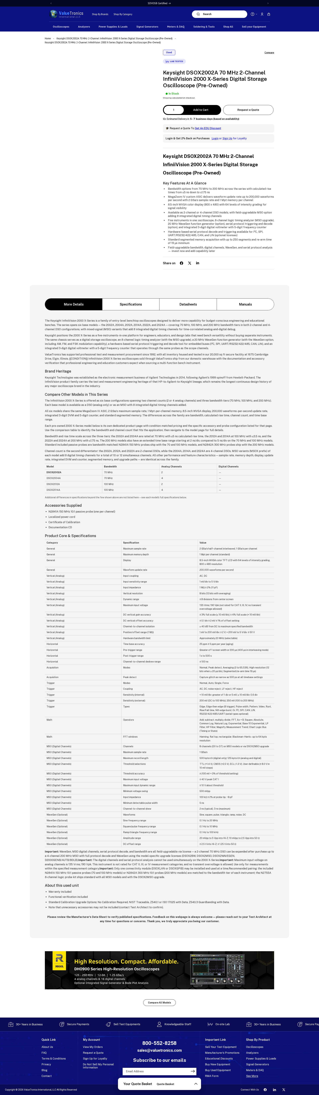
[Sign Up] (193, 1071)
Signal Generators (257, 1064)
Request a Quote (248, 109)
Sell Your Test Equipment (221, 1047)
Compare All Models (159, 1002)
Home (48, 38)
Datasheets (188, 304)
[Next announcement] (268, 3)
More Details (74, 304)
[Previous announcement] (51, 3)
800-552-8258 (159, 1043)
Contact (47, 1076)
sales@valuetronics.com (159, 1050)
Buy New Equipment (217, 1064)
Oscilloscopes (254, 1047)
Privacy (46, 1064)
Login (215, 138)
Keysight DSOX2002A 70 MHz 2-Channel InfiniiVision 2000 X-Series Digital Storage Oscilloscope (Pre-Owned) (114, 38)
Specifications (131, 304)
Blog (44, 1070)
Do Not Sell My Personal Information (98, 1066)
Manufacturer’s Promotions (222, 1052)
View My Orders (93, 1047)
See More (252, 1076)
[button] (268, 14)
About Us (47, 1047)
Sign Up (227, 138)
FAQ (44, 1052)
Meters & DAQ (255, 1070)
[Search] (198, 14)
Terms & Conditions (54, 1058)
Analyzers (252, 1052)
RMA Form (211, 1076)
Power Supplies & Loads (261, 1058)
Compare (269, 52)
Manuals (245, 304)
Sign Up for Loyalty (95, 1058)
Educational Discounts (219, 1058)
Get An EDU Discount (208, 128)
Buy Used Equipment (218, 1070)
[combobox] (224, 14)
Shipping (167, 98)
